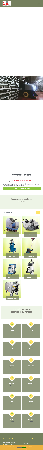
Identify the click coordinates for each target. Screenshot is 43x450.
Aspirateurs (26, 443)
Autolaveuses (26, 442)
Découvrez (12, 235)
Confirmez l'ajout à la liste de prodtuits (22, 188)
